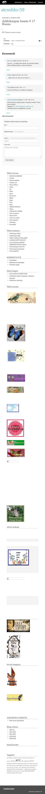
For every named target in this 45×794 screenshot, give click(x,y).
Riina (10, 204)
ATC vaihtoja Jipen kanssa (11, 765)
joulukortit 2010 (14, 772)
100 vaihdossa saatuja (12, 757)
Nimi (5, 125)
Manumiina (12, 196)
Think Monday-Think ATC (17, 247)
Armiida (11, 178)
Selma (11, 209)
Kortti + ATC (18, 767)
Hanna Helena (13, 185)
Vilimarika (12, 222)
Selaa (26, 2)
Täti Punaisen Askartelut (16, 249)
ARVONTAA (13, 761)
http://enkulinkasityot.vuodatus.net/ (23, 106)
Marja (11, 200)
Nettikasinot (18, 2)
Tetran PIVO (13, 215)
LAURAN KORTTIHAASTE (17, 240)
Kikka (11, 191)
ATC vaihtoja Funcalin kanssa (32, 763)
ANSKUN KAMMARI (15, 176)
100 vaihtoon (19, 757)
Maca (11, 193)
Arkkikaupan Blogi (14, 233)
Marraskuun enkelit (25, 767)
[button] (22, 2)
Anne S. (9, 61)
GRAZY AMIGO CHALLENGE (18, 238)
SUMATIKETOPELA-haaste (17, 244)
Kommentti (7, 144)
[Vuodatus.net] (9, 789)
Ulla (8, 87)
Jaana (11, 187)
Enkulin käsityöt (14, 180)
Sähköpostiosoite (14, 131)
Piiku (10, 202)
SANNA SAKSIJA (14, 207)
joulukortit (9, 772)
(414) (12, 736)
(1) (11, 730)
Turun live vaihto (14, 218)
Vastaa (8, 70)
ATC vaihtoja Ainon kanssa (21, 763)
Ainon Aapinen (20, 765)
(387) (12, 734)
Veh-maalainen (13, 220)
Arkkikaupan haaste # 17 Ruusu (18, 22)
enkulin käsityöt (12, 100)
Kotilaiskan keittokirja (15, 280)
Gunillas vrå (13, 182)
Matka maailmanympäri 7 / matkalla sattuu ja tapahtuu (24, 769)
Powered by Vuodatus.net (35, 791)
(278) (12, 738)
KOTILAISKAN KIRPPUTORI (18, 274)
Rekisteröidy (32, 2)
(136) (12, 732)
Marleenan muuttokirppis (16, 262)
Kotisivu (20, 138)
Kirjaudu (40, 2)
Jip (10, 189)
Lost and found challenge (17, 242)
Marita (11, 198)
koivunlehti (12, 224)
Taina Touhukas (14, 213)
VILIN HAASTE (14, 251)
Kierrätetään (13, 260)
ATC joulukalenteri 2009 (26, 761)
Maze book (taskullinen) (16, 720)
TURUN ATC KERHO (15, 211)
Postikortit (9, 771)
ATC (12, 43)
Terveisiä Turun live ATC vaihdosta (18, 771)
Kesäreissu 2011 (12, 767)
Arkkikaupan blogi (14, 236)
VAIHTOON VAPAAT (29, 771)
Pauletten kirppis (14, 265)
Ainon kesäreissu (26, 765)
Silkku (9, 75)
